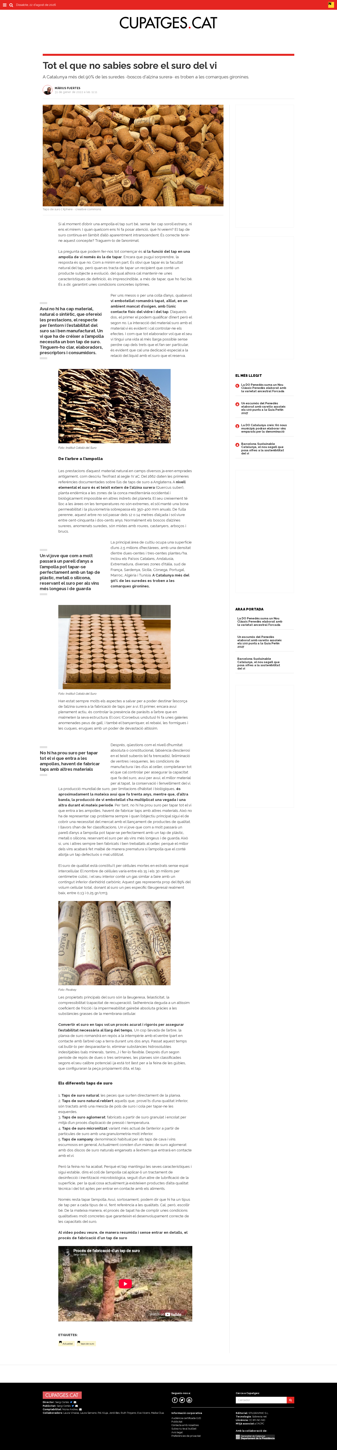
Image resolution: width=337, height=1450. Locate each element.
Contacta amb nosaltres (185, 1425)
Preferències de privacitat (186, 1435)
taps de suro (87, 1343)
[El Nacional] (331, 4)
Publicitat (176, 1421)
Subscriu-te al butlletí (183, 1428)
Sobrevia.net (259, 1416)
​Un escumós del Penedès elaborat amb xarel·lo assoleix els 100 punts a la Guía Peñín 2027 (263, 408)
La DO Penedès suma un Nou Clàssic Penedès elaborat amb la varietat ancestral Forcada (263, 388)
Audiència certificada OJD (186, 1418)
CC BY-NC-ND (257, 1420)
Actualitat (68, 1343)
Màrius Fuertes (68, 88)
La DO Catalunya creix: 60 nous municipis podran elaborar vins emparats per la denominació (264, 428)
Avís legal (177, 1432)
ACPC (261, 1423)
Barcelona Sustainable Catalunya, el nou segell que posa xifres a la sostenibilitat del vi (262, 448)
